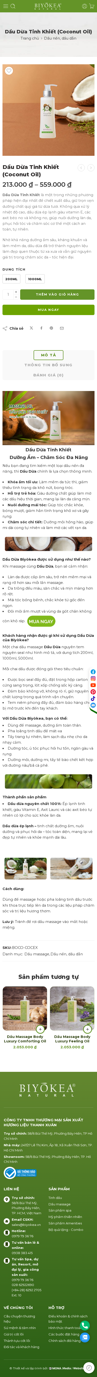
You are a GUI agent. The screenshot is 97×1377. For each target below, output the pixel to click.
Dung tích (13, 269)
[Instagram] (93, 678)
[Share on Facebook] (41, 328)
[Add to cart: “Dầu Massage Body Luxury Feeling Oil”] (87, 1029)
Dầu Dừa (85, 635)
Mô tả (48, 355)
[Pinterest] (93, 692)
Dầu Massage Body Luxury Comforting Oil (25, 1038)
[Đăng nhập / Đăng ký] (85, 6)
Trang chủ (30, 38)
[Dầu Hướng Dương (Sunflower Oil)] (81, 167)
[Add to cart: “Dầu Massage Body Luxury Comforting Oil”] (40, 1029)
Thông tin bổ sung (48, 365)
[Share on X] (31, 328)
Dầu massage (36, 954)
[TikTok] (93, 698)
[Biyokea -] (49, 6)
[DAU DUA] (48, 110)
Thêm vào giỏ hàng (57, 294)
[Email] (93, 705)
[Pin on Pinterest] (51, 328)
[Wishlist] (9, 71)
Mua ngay (48, 310)
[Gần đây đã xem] (89, 1367)
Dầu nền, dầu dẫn (60, 38)
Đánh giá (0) (48, 375)
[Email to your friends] (62, 328)
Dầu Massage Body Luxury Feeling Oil (72, 1038)
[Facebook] (93, 672)
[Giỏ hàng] (92, 6)
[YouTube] (93, 685)
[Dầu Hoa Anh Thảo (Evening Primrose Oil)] (91, 167)
